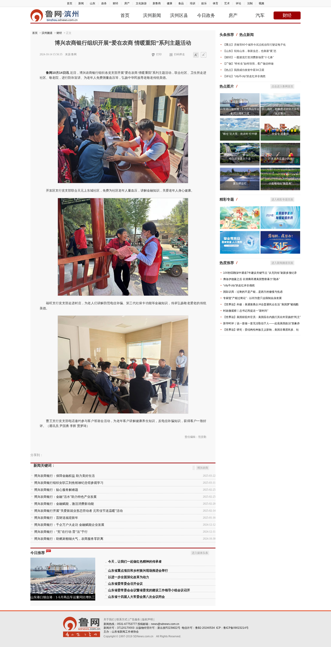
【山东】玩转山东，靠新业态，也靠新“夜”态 (249, 51)
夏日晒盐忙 (240, 183)
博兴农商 (202, 467)
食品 (181, 3)
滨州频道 (47, 33)
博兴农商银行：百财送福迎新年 (56, 517)
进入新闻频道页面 (282, 262)
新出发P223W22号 (168, 627)
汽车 (260, 15)
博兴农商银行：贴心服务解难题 (56, 490)
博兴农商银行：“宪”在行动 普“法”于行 (61, 531)
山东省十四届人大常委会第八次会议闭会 (136, 596)
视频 (261, 3)
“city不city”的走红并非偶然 (239, 285)
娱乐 (204, 3)
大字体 (203, 55)
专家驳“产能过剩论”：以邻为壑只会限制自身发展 (252, 298)
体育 (215, 3)
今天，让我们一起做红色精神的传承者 (135, 561)
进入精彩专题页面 (282, 199)
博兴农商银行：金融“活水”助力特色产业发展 (65, 497)
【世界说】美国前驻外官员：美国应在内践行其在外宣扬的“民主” (262, 317)
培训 (192, 3)
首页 (69, 3)
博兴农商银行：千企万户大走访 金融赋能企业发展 (69, 524)
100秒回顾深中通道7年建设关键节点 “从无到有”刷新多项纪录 (260, 272)
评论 (238, 3)
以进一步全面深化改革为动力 (128, 577)
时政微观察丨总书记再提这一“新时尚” (245, 310)
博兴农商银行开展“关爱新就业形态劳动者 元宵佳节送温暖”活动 (78, 510)
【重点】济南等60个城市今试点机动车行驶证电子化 (254, 44)
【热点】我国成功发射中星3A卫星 (243, 70)
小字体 (196, 55)
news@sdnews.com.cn (165, 624)
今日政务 (206, 15)
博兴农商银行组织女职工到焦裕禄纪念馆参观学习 (68, 483)
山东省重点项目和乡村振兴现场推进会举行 (138, 570)
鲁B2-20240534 (205, 627)
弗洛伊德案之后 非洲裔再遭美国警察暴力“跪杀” (251, 279)
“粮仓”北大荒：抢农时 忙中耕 (239, 133)
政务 (104, 3)
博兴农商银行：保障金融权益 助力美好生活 (64, 476)
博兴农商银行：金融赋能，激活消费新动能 (64, 504)
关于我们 (109, 619)
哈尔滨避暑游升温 (240, 158)
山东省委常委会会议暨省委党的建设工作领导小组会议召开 (149, 590)
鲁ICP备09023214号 (236, 627)
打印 (159, 54)
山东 (92, 3)
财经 (115, 3)
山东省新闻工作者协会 (125, 631)
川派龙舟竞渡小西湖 (280, 158)
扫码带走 (179, 54)
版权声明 (147, 619)
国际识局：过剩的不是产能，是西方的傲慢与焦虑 (253, 291)
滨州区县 (179, 15)
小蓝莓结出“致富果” (280, 183)
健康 (169, 3)
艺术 (227, 3)
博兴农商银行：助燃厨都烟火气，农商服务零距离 (68, 538)
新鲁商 (157, 3)
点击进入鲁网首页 (282, 86)
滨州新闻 (152, 15)
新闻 (81, 3)
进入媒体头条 (200, 552)
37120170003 (125, 627)
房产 (127, 3)
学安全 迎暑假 (280, 133)
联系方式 (121, 619)
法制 (250, 3)
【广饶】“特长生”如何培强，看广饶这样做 (248, 63)
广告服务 (134, 619)
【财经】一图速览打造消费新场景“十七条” (248, 57)
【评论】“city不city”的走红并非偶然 (244, 76)
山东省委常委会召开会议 (125, 583)
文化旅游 (141, 3)
